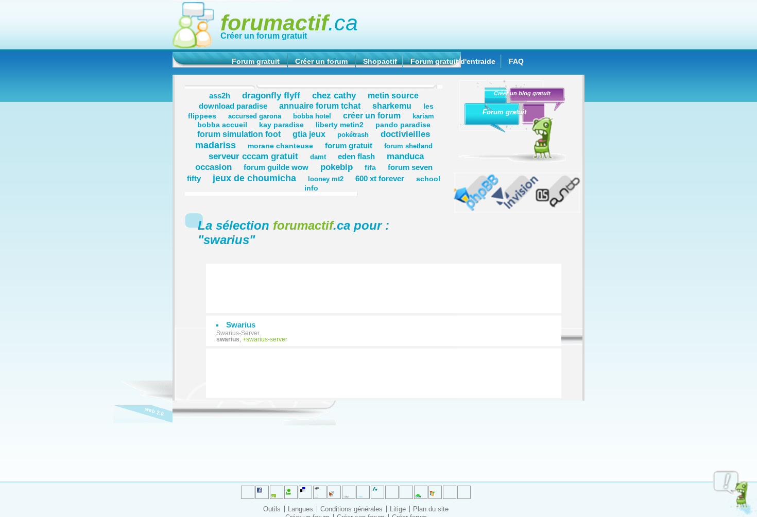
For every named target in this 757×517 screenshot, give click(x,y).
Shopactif (380, 61)
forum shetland (408, 146)
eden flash (356, 156)
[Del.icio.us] (305, 492)
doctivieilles (405, 134)
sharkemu (391, 105)
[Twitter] (247, 492)
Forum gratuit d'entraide (452, 61)
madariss (215, 145)
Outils (272, 509)
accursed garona (254, 116)
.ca (289, 22)
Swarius (240, 324)
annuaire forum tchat (319, 105)
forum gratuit (348, 145)
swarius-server (266, 339)
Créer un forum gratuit (263, 35)
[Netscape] (377, 492)
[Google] (319, 492)
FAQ (516, 61)
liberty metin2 (340, 124)
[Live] (334, 492)
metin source (393, 95)
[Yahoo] (449, 492)
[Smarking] (464, 492)
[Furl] (435, 492)
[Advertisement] (388, 283)
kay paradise (281, 124)
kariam (423, 116)
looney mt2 (325, 179)
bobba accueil (222, 124)
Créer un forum (321, 61)
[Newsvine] (420, 492)
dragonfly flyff (271, 95)
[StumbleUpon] (406, 492)
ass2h (219, 95)
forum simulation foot (239, 134)
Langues (300, 509)
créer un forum (372, 115)
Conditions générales (351, 509)
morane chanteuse (280, 146)
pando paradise (403, 124)
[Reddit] (291, 492)
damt (318, 157)
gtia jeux (309, 134)
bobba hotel (312, 116)
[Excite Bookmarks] (262, 492)
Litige (398, 509)
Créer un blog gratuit (522, 93)
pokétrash (353, 135)
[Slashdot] (363, 492)
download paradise (233, 105)
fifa (370, 167)
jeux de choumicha (254, 178)
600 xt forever (379, 178)
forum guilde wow (276, 167)
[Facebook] (348, 492)
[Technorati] (392, 492)
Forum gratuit (256, 61)
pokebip (336, 167)
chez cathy (334, 95)
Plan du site (431, 509)
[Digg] (276, 492)
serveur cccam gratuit (253, 156)
